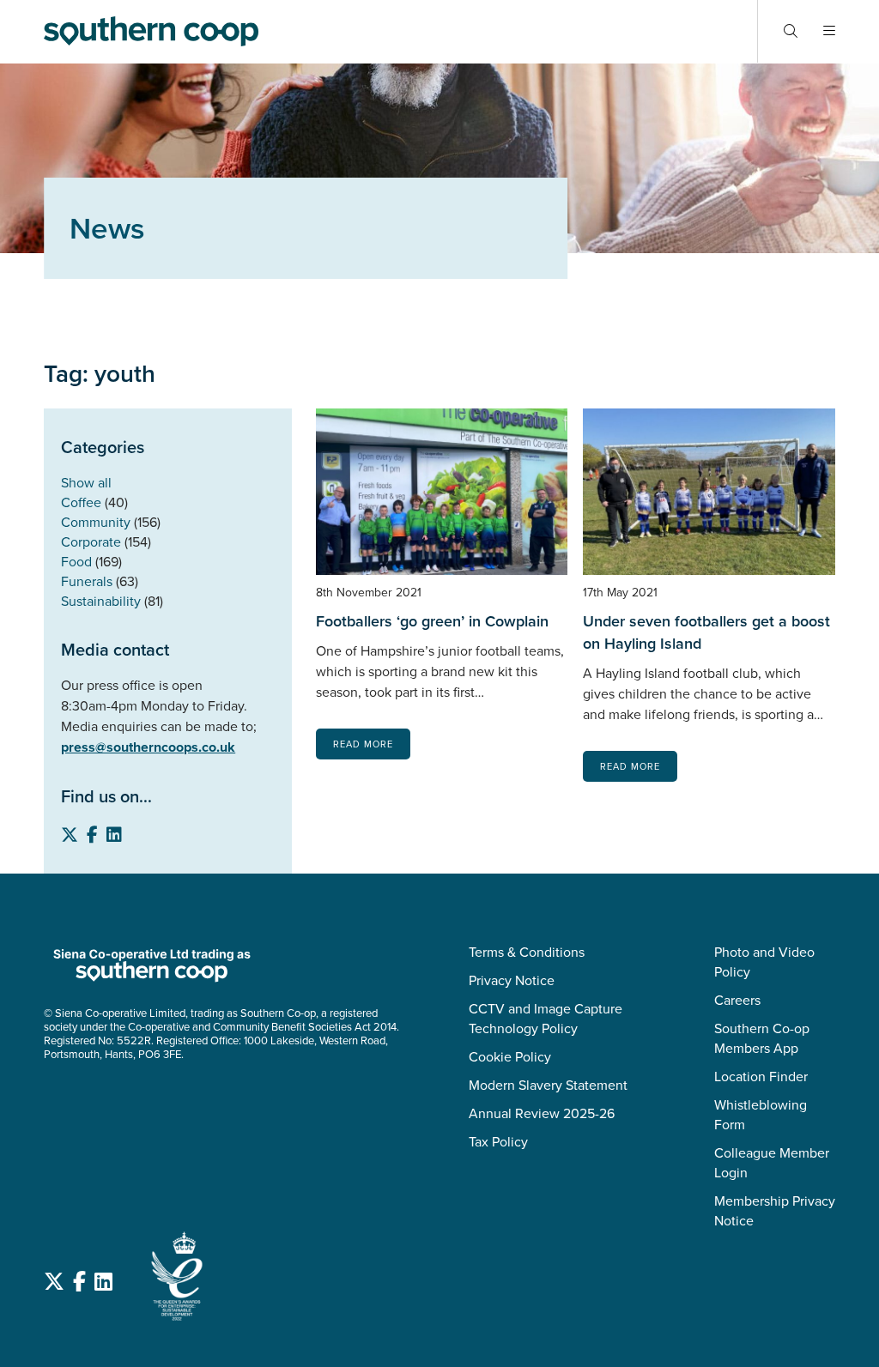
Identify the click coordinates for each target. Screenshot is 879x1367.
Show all (86, 483)
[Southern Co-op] (151, 30)
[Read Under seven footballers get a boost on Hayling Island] (709, 491)
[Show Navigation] (829, 31)
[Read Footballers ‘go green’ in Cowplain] (442, 491)
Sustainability (101, 601)
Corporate (91, 542)
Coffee (81, 502)
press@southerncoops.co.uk (148, 747)
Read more (363, 744)
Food (76, 562)
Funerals (86, 581)
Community (95, 522)
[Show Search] (790, 31)
